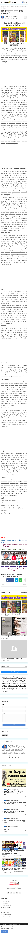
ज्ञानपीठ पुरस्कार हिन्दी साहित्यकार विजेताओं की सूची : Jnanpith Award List (14, 792)
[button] (26, 2)
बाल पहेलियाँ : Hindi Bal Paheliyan (20, 869)
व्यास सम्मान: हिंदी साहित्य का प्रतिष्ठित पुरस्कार (14, 820)
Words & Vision (6, 901)
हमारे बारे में (5, 924)
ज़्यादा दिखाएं (24, 593)
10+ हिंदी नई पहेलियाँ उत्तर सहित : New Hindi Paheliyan (19, 852)
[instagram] (18, 757)
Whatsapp (20, 580)
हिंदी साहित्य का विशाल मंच (19, 677)
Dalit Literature (6, 576)
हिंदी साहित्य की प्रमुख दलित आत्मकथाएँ (10, 614)
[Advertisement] (14, 74)
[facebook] (9, 757)
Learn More (10, 928)
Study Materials (7, 916)
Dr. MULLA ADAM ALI (9, 6)
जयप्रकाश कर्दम (10, 574)
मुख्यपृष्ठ (3, 6)
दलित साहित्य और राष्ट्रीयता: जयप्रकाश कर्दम (11, 658)
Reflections (5, 903)
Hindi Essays (6, 912)
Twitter (16, 580)
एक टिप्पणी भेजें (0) (14, 672)
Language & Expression (8, 919)
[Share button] (24, 580)
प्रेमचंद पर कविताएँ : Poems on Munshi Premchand (12, 828)
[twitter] (12, 757)
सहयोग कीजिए (22, 924)
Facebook (11, 580)
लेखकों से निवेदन (13, 924)
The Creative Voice (7, 905)
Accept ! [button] (5, 931)
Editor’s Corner (6, 907)
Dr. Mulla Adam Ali (7, 677)
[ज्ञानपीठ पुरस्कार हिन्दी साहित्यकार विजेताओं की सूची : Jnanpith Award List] (14, 778)
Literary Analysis (7, 914)
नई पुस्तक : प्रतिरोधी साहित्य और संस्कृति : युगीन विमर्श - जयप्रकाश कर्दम (13, 636)
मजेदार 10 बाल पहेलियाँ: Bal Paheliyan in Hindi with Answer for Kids (15, 803)
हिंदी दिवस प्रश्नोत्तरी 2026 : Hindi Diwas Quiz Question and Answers (14, 812)
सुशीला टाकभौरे (19, 574)
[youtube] (15, 757)
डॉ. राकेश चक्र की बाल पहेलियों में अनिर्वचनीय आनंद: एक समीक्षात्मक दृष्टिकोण (7, 852)
